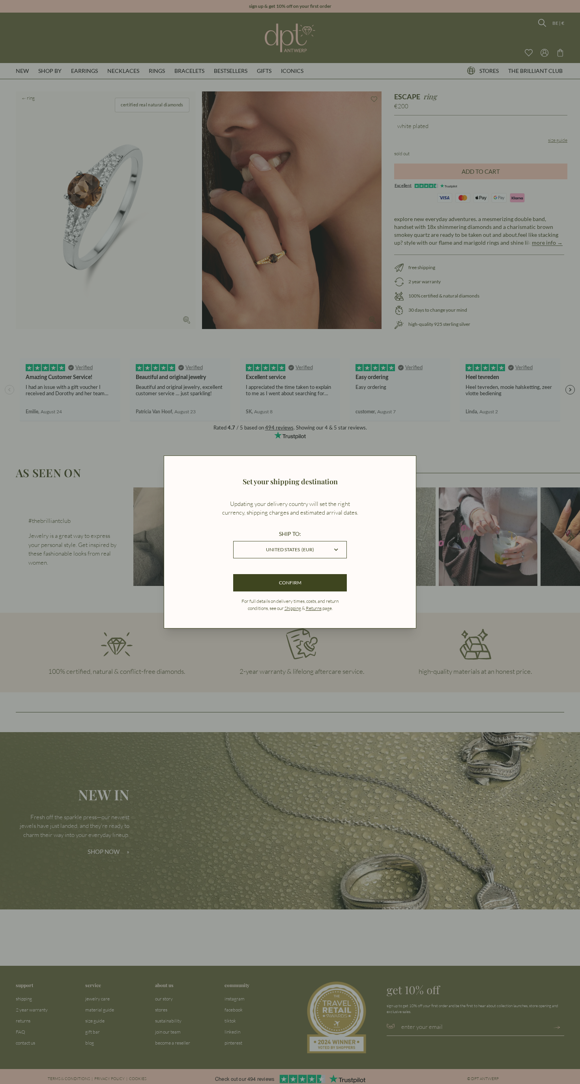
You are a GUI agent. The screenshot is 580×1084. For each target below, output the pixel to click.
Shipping (292, 608)
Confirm (290, 583)
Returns (314, 608)
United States (290, 549)
